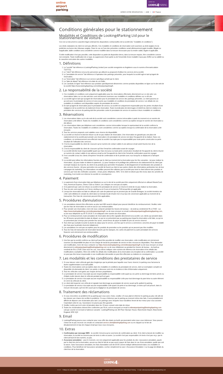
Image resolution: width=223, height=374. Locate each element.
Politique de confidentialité (70, 370)
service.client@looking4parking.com (117, 323)
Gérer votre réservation (131, 12)
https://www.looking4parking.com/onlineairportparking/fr (84, 211)
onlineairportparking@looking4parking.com (146, 211)
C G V (59, 370)
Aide (147, 12)
